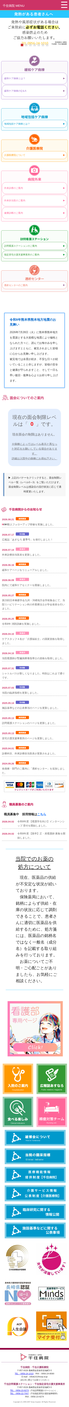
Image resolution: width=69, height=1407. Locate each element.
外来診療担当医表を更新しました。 (22, 554)
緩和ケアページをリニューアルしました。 (26, 570)
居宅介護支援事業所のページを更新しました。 (28, 738)
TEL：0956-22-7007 (19, 1393)
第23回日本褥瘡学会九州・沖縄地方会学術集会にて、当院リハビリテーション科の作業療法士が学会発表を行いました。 (33, 604)
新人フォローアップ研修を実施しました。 (31, 524)
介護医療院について (14, 155)
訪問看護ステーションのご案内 (20, 246)
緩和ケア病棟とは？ (14, 78)
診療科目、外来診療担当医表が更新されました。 (29, 753)
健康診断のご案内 (13, 213)
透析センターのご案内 (16, 285)
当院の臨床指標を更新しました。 (21, 692)
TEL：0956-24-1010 (24, 1374)
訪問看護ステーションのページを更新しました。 (29, 723)
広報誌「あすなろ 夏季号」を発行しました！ (27, 539)
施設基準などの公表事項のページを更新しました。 (31, 707)
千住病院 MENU (13, 5)
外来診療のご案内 (13, 188)
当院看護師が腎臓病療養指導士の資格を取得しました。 (33, 658)
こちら (41, 814)
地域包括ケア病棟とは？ (17, 123)
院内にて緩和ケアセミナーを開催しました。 (27, 585)
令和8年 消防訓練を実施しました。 (22, 623)
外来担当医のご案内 (14, 200)
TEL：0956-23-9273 (19, 1390)
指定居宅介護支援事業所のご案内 (21, 254)
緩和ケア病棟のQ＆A (15, 90)
